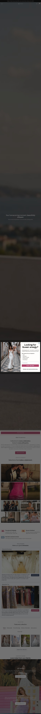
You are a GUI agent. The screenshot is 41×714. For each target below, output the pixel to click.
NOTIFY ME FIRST (30, 365)
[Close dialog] (39, 343)
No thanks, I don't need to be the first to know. (30, 369)
